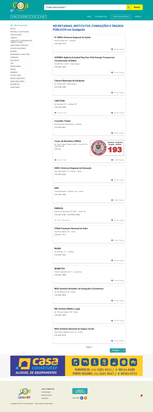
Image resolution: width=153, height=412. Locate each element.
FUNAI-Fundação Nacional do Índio (71, 228)
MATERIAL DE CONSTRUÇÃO (19, 32)
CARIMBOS (13, 72)
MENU (15, 16)
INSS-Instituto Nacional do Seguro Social (74, 329)
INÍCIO (89, 16)
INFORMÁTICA (15, 84)
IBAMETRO (59, 268)
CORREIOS (13, 38)
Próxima (115, 350)
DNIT (56, 188)
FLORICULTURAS (15, 75)
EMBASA (58, 208)
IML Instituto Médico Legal (67, 309)
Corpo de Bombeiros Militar (67, 141)
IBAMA (57, 248)
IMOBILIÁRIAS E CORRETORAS (20, 54)
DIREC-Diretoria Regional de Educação (72, 168)
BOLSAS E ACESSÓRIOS (18, 48)
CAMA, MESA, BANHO (17, 81)
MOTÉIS (13, 29)
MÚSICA (13, 69)
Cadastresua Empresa (80, 391)
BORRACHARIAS (15, 66)
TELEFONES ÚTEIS (101, 16)
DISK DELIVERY (46, 395)
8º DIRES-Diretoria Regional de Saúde (72, 37)
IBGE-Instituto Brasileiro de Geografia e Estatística (78, 288)
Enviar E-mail (62, 113)
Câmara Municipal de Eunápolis (69, 80)
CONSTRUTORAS (16, 35)
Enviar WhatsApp (63, 220)
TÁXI (11, 63)
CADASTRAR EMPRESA (121, 16)
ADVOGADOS (14, 60)
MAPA (43, 16)
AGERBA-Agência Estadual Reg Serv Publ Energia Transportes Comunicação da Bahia (84, 59)
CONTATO (138, 16)
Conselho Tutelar (62, 121)
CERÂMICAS (14, 57)
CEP (35, 16)
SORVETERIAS (15, 87)
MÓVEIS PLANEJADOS (17, 78)
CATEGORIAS (45, 392)
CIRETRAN (59, 101)
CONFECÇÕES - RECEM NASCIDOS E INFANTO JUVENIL (21, 41)
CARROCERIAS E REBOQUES (19, 45)
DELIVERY (25, 16)
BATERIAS (13, 51)
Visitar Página (118, 49)
